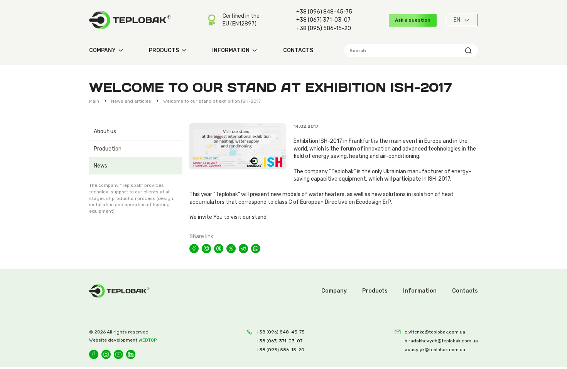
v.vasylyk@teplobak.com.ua (435, 349)
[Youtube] (118, 354)
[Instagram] (106, 354)
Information (231, 50)
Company (102, 50)
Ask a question (412, 20)
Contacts (298, 50)
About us (105, 131)
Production (108, 149)
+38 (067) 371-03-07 (323, 20)
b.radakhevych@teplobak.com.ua (441, 341)
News (100, 165)
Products (164, 50)
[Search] (468, 50)
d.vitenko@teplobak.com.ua (435, 332)
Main (94, 101)
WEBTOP (147, 340)
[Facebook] (93, 354)
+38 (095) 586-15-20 (323, 28)
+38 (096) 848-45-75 (324, 11)
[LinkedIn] (130, 354)
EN (457, 20)
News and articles (131, 101)
